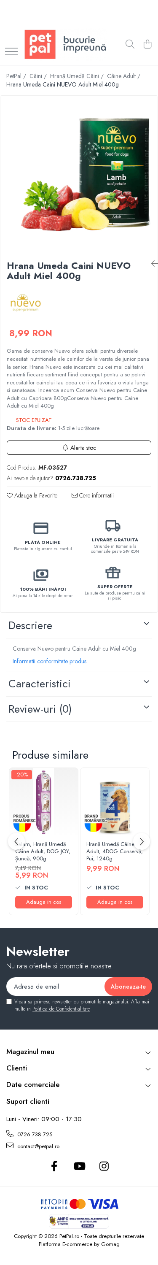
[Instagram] (103, 1166)
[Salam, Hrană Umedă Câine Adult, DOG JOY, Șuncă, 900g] (43, 802)
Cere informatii (96, 495)
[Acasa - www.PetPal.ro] (65, 44)
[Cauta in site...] (130, 45)
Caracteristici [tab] (39, 684)
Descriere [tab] (30, 625)
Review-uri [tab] (40, 709)
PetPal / (17, 76)
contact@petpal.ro (37, 1146)
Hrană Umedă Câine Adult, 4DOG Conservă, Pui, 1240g (114, 851)
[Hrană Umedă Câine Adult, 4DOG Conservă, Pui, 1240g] (114, 802)
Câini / (38, 76)
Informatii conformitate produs (49, 661)
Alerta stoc (83, 447)
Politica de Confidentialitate (61, 1009)
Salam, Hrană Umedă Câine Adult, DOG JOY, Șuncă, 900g (42, 851)
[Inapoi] (151, 264)
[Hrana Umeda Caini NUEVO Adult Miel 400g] (79, 174)
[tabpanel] (79, 174)
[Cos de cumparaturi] (147, 45)
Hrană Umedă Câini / (77, 76)
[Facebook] (54, 1166)
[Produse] (11, 52)
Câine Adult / (124, 76)
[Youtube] (79, 1166)
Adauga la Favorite (35, 495)
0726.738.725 (34, 1134)
